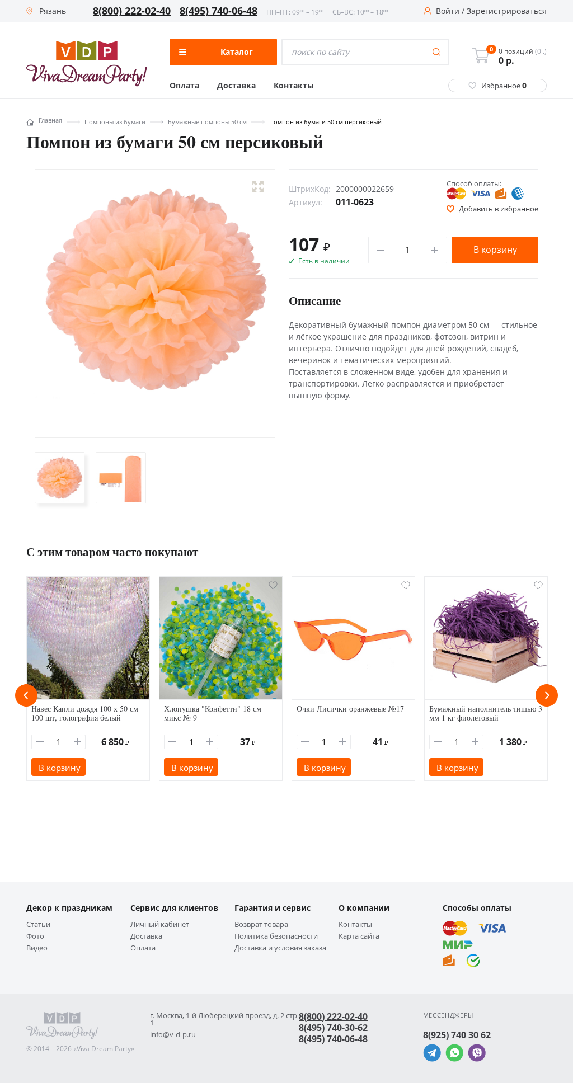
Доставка (236, 86)
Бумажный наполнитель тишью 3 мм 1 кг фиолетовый (485, 713)
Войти (447, 11)
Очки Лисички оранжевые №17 (350, 708)
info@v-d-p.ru (173, 1034)
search (436, 52)
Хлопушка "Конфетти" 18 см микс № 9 (212, 713)
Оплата (184, 86)
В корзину (495, 249)
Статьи (38, 924)
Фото (35, 936)
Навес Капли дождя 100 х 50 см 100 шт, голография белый (84, 713)
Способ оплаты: (474, 183)
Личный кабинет (159, 924)
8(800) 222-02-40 (132, 11)
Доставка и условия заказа (280, 948)
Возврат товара (261, 924)
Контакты (294, 86)
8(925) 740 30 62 (457, 1034)
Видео (37, 948)
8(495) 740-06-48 (218, 11)
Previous (26, 695)
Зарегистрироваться (507, 11)
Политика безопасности (276, 936)
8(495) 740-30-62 (333, 1027)
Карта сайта (359, 936)
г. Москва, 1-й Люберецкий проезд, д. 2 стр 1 (223, 1019)
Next (547, 695)
